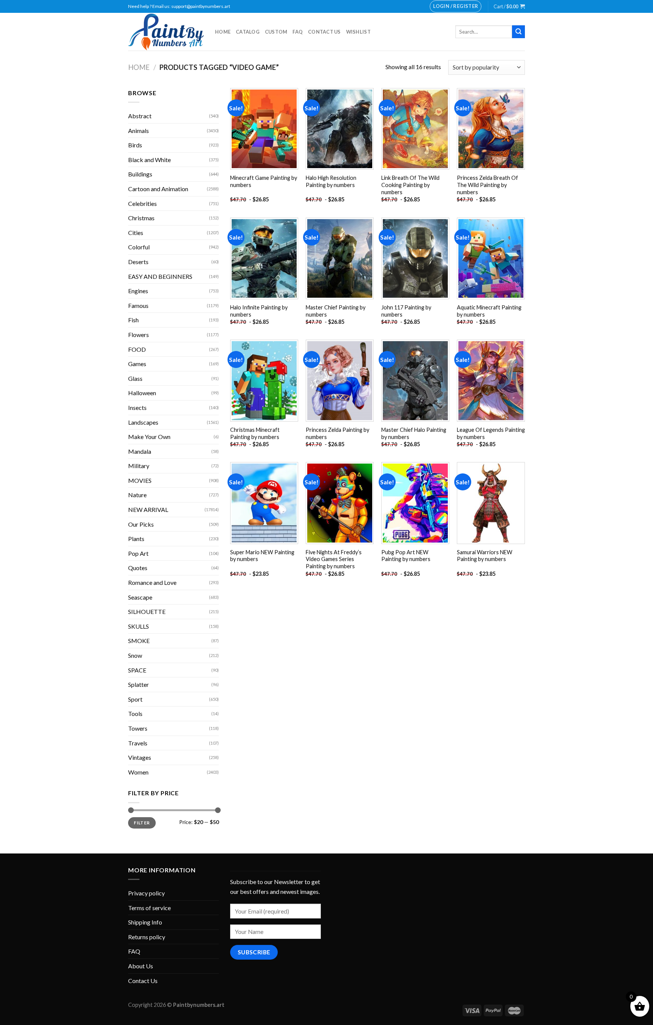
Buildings (140, 174)
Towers (137, 728)
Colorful (139, 246)
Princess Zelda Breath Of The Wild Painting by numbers (487, 185)
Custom (276, 32)
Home (223, 32)
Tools (135, 713)
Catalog (248, 32)
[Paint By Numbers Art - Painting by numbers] (166, 32)
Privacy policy (146, 893)
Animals (138, 130)
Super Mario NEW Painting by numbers (262, 556)
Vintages (139, 757)
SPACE (137, 670)
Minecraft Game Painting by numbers (263, 181)
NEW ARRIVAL (148, 509)
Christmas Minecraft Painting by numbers (255, 433)
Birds (135, 144)
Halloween (142, 392)
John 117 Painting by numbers (406, 311)
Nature (137, 494)
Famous (138, 305)
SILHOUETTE (147, 611)
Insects (137, 407)
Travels (137, 743)
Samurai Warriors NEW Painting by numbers (484, 556)
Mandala (139, 451)
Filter (142, 823)
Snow (135, 655)
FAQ (297, 32)
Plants (136, 538)
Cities (135, 232)
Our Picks (141, 524)
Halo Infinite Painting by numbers (259, 311)
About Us (140, 965)
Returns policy (146, 936)
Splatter (138, 684)
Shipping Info (145, 922)
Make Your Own (149, 436)
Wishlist (358, 32)
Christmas (141, 217)
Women (138, 772)
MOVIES (140, 480)
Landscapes (143, 422)
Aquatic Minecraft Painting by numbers (489, 311)
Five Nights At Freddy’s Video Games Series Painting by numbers (334, 559)
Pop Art (138, 553)
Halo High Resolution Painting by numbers (331, 181)
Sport (135, 699)
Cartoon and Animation (158, 188)
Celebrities (142, 203)
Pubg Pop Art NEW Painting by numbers (405, 556)
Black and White (149, 159)
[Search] (518, 31)
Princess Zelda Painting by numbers (337, 433)
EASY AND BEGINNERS (160, 276)
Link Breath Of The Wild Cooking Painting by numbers (410, 185)
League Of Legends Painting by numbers (491, 433)
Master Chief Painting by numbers (335, 311)
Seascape (140, 597)
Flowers (138, 334)
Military (138, 465)
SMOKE (139, 640)
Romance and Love (152, 582)
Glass (135, 378)
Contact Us (324, 32)
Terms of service (149, 907)
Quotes (137, 567)
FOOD (137, 349)
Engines (138, 290)
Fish (133, 319)
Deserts (138, 261)
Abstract (140, 115)
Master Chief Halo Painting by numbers (413, 433)
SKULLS (138, 626)
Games (137, 363)
